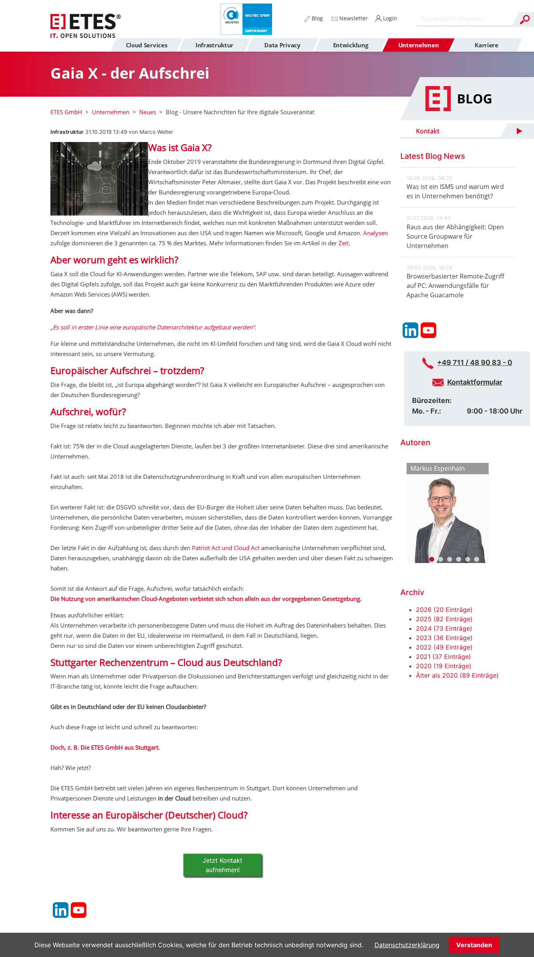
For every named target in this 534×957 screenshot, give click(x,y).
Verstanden (474, 945)
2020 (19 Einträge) (443, 666)
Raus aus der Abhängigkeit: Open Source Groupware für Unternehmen (455, 236)
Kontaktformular (474, 382)
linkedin (60, 910)
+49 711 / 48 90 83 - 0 (474, 362)
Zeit (344, 243)
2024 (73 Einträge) (444, 628)
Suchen (524, 19)
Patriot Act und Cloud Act (226, 548)
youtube (78, 910)
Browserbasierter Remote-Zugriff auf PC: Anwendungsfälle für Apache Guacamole (455, 285)
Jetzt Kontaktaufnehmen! (222, 865)
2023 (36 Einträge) (444, 638)
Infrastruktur (67, 132)
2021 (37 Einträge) (443, 656)
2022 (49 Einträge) (444, 647)
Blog (316, 18)
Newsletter (353, 18)
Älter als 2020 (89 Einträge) (457, 675)
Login (389, 18)
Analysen (375, 233)
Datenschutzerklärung (407, 945)
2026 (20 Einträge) (444, 609)
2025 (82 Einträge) (444, 619)
